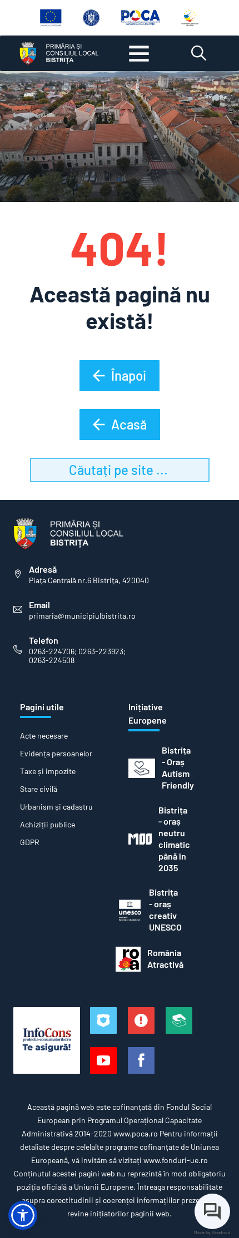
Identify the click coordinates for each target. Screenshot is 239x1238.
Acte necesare (44, 735)
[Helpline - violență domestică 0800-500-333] (179, 1020)
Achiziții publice (47, 824)
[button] (22, 1215)
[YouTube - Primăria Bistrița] (103, 1060)
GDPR (29, 842)
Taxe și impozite (48, 771)
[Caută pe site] (199, 53)
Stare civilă (38, 789)
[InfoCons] (46, 1040)
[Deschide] (139, 53)
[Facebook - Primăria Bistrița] (141, 1060)
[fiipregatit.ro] (141, 1020)
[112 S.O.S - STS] (103, 1020)
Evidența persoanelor (56, 753)
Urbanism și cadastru (56, 806)
